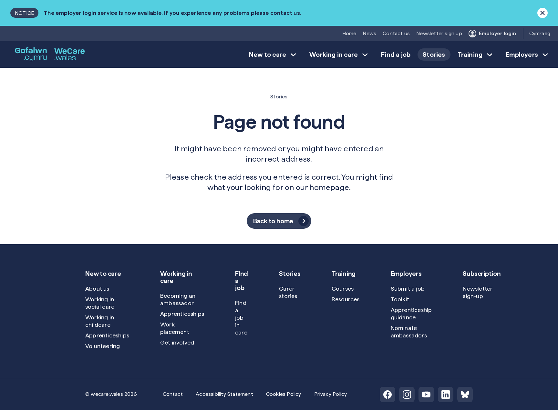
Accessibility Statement (224, 394)
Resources (346, 299)
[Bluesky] (465, 394)
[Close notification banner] (542, 13)
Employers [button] (522, 54)
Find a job (395, 54)
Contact (173, 394)
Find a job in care (241, 317)
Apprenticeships (107, 335)
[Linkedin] (445, 394)
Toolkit (400, 299)
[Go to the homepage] (50, 54)
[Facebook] (387, 394)
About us (97, 288)
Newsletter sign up (439, 33)
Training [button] (470, 54)
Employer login (497, 33)
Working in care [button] (333, 54)
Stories (434, 54)
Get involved (177, 342)
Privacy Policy (330, 394)
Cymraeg (539, 33)
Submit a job (408, 288)
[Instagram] (407, 394)
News (369, 33)
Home (349, 33)
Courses (343, 288)
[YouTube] (426, 394)
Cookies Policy (283, 394)
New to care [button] (267, 54)
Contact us (396, 33)
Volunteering (102, 346)
